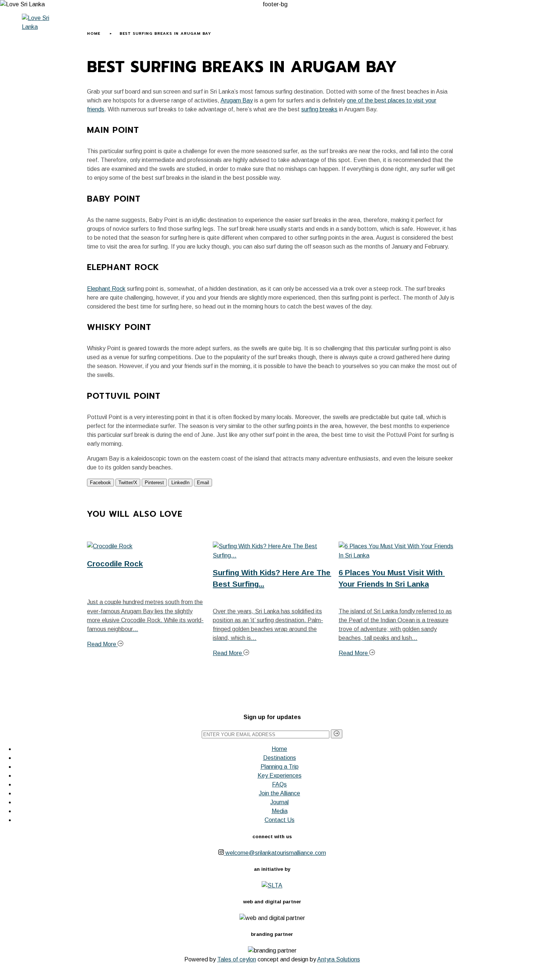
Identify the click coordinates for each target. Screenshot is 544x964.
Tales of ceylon (236, 959)
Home (90, 25)
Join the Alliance (279, 793)
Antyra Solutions (338, 959)
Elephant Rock (106, 289)
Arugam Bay (237, 100)
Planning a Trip (235, 25)
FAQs (279, 784)
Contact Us (280, 820)
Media (369, 25)
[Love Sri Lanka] (40, 22)
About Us (118, 25)
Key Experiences (294, 25)
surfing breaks (319, 109)
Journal (342, 25)
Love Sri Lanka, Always (172, 25)
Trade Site (400, 25)
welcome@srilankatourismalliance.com (275, 853)
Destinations (279, 758)
